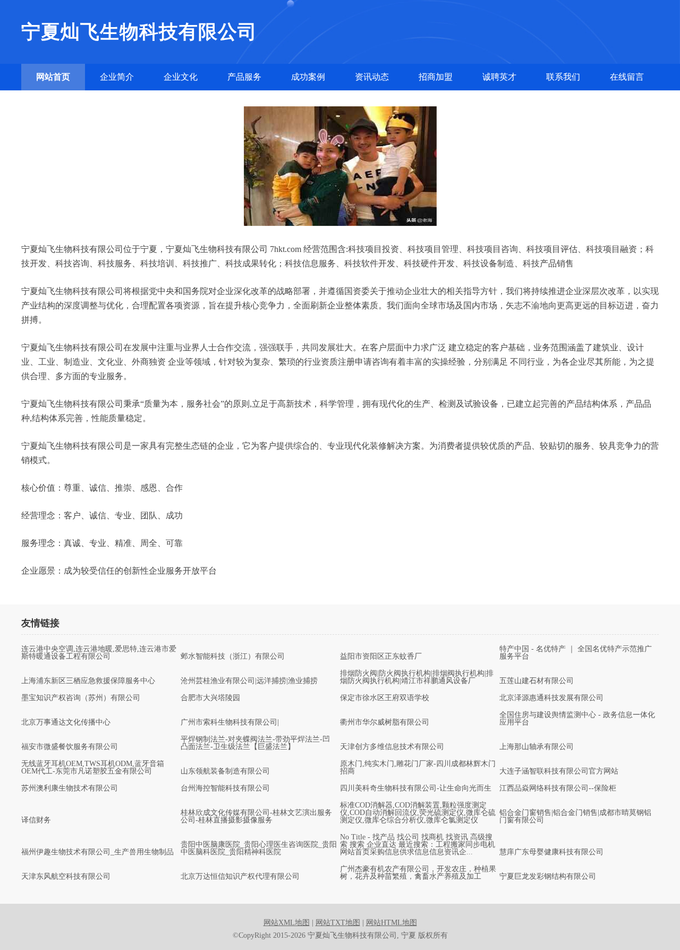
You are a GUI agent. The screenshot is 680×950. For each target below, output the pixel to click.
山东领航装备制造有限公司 (225, 771)
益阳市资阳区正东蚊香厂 (381, 656)
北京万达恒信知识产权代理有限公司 (240, 876)
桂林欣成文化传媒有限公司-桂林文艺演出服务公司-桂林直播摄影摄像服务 (256, 816)
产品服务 (244, 76)
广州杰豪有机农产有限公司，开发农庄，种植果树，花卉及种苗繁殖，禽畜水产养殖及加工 (418, 872)
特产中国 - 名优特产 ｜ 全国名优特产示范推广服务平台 (575, 652)
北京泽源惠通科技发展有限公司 (551, 698)
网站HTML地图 (391, 923)
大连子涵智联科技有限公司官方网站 (558, 771)
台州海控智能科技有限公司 (225, 788)
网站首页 (53, 76)
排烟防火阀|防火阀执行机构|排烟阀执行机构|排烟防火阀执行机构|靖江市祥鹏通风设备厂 (417, 677)
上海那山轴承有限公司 (536, 747)
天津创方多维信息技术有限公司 (392, 747)
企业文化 (181, 76)
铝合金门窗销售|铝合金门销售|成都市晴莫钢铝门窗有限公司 (575, 816)
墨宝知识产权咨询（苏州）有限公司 (80, 698)
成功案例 (308, 76)
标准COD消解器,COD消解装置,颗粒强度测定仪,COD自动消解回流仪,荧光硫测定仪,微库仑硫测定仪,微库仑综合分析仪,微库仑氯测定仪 (418, 813)
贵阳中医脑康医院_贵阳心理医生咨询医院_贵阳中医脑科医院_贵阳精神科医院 (259, 848)
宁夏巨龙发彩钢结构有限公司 (547, 876)
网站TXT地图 (338, 923)
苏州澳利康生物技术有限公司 (69, 788)
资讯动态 (372, 76)
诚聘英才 (499, 76)
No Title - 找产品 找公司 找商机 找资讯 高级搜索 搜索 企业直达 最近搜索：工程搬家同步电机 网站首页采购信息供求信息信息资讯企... (417, 845)
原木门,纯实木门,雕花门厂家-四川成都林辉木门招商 (418, 767)
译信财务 (36, 820)
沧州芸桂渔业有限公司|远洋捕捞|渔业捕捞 (249, 681)
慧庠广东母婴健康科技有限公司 (551, 852)
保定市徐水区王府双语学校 (384, 698)
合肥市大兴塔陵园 (210, 698)
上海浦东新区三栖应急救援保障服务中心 (88, 681)
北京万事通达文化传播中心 (65, 722)
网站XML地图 (287, 923)
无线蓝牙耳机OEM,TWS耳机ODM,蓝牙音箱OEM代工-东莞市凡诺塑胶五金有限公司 (92, 767)
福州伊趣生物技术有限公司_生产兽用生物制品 (97, 852)
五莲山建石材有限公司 (536, 681)
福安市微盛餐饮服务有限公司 (69, 747)
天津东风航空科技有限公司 (65, 876)
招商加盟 (436, 76)
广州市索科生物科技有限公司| (230, 722)
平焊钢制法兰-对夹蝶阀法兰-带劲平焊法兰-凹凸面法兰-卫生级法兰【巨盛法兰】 (255, 743)
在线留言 (627, 76)
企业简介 (117, 76)
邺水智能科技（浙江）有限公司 (233, 656)
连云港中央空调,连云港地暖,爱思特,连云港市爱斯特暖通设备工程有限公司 (98, 652)
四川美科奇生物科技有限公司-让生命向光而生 (415, 788)
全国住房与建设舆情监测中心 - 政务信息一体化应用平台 (577, 718)
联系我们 (563, 76)
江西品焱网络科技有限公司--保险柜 (557, 788)
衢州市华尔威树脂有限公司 (384, 722)
